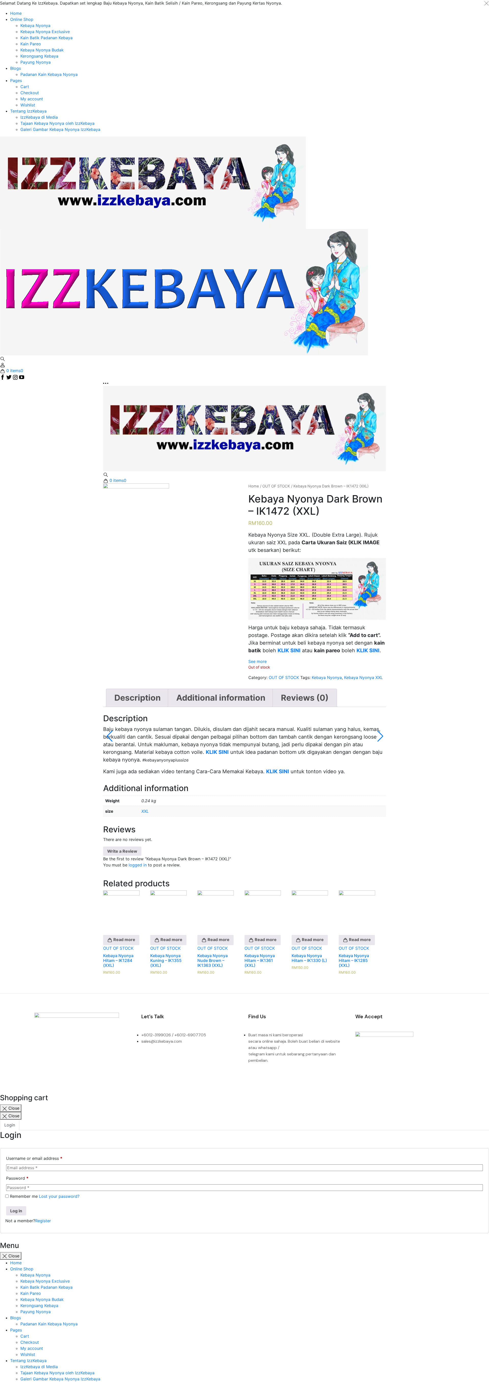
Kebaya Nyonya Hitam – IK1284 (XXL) (118, 960)
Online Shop (21, 19)
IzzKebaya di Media (39, 117)
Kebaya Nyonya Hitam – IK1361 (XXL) (259, 960)
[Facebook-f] (40, 1060)
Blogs (15, 68)
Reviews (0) (305, 698)
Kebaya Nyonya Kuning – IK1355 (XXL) (166, 960)
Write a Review (122, 851)
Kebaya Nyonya (35, 25)
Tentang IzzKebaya (28, 111)
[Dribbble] (104, 1060)
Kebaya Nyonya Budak (42, 49)
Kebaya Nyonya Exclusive (45, 31)
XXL (145, 811)
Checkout (29, 92)
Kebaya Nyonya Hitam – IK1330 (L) (309, 958)
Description (137, 698)
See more (257, 661)
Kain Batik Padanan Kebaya (46, 37)
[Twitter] (83, 1060)
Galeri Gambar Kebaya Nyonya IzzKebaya (60, 129)
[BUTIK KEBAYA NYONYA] (244, 428)
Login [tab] (9, 1124)
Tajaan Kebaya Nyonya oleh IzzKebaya (57, 123)
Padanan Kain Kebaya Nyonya (49, 74)
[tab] (137, 698)
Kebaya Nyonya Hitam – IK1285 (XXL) (354, 960)
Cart (24, 86)
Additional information (220, 698)
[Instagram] (62, 1060)
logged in (138, 864)
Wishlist (27, 104)
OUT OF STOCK (276, 486)
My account (31, 98)
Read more (123, 939)
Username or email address (34, 1158)
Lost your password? (59, 1196)
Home (16, 13)
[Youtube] (125, 1060)
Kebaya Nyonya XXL (363, 677)
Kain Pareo (30, 43)
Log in (16, 1210)
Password (17, 1178)
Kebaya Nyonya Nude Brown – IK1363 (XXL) (212, 960)
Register (43, 1220)
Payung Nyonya (35, 62)
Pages (16, 80)
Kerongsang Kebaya (39, 56)
